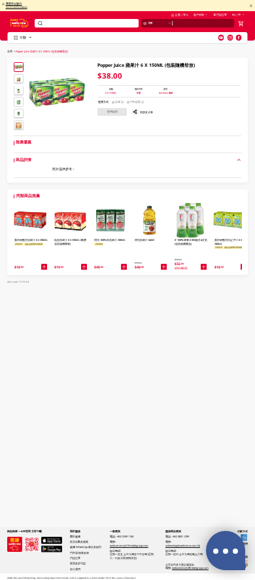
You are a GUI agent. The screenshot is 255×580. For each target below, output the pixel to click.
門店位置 (221, 14)
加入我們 (75, 569)
